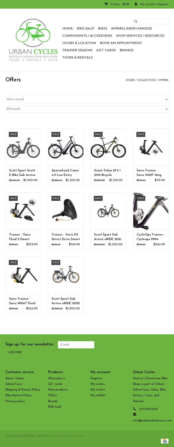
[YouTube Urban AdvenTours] (156, 344)
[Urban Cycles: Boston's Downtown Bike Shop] (33, 39)
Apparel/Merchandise (131, 28)
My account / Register (154, 4)
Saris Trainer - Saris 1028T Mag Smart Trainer (149, 173)
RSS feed (54, 407)
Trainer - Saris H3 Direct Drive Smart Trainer (66, 237)
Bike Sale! (85, 28)
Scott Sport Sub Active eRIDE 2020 (66, 301)
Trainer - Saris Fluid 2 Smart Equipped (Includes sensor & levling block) (22, 237)
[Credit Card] (164, 441)
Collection (146, 80)
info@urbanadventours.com (152, 420)
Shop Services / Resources (140, 36)
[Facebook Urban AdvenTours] (140, 344)
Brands (126, 50)
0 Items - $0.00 (120, 4)
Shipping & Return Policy (22, 389)
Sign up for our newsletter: (30, 345)
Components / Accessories (87, 36)
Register (96, 378)
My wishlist (98, 395)
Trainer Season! (77, 50)
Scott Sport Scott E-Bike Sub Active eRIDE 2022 (22, 173)
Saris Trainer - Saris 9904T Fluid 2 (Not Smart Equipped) (22, 301)
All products (56, 378)
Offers (163, 80)
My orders (97, 384)
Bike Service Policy (18, 395)
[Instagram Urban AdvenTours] (165, 344)
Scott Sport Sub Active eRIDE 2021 (107, 237)
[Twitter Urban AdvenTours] (148, 344)
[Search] (135, 21)
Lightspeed (78, 436)
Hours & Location (79, 43)
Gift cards (106, 50)
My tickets (98, 389)
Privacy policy (15, 401)
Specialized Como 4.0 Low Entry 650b (65, 173)
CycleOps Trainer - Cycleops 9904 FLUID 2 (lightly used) (151, 237)
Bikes (102, 28)
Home (67, 28)
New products (58, 389)
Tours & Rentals (77, 57)
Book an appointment (121, 43)
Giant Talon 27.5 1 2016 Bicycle (107, 173)
